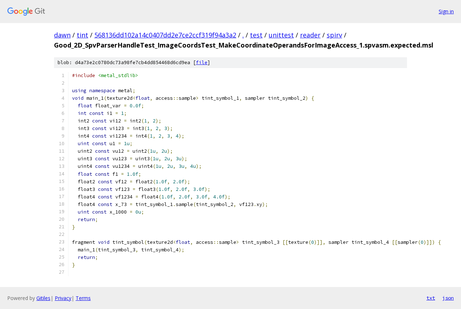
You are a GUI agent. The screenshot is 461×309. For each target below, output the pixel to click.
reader (310, 35)
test (256, 35)
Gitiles (43, 298)
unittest (281, 35)
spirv (334, 35)
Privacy (63, 298)
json (448, 298)
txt (430, 298)
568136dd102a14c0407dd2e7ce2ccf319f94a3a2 (165, 35)
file (201, 62)
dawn (62, 35)
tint (82, 35)
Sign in (446, 11)
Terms (83, 298)
